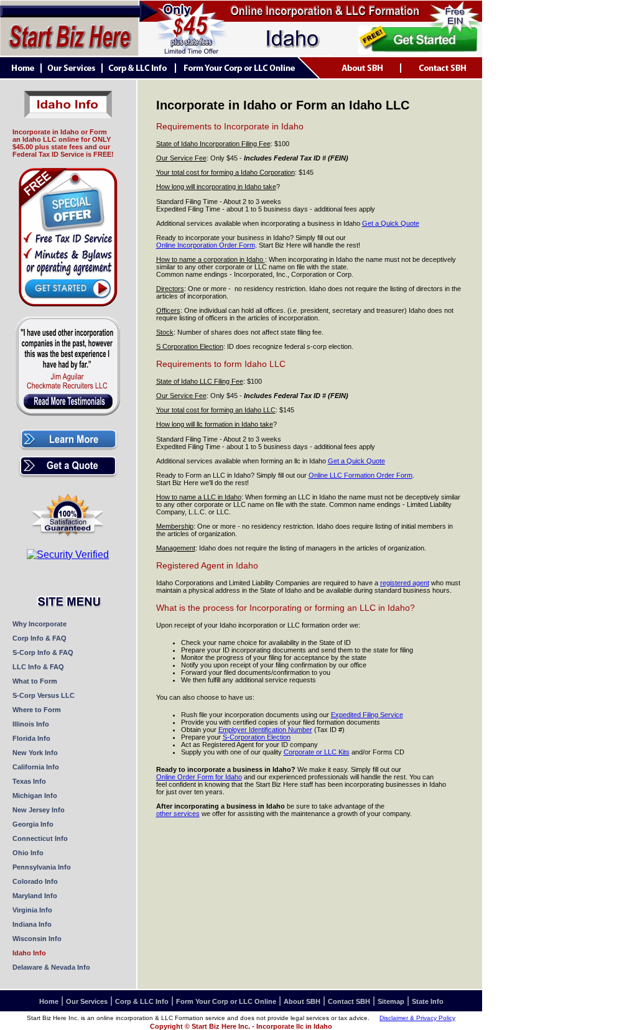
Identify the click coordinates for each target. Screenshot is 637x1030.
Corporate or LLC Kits (317, 752)
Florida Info (31, 738)
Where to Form (36, 709)
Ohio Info (28, 852)
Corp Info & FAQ (39, 638)
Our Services (87, 1001)
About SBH (302, 1001)
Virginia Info (32, 910)
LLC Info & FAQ (38, 666)
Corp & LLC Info (142, 1001)
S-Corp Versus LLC (43, 695)
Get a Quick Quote (390, 223)
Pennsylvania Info (41, 867)
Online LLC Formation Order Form (360, 475)
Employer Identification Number (265, 729)
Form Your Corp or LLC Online (226, 1001)
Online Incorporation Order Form (205, 245)
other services (178, 813)
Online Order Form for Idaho (199, 777)
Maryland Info (34, 895)
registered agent (404, 583)
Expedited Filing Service (367, 714)
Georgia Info (32, 824)
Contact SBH (349, 1001)
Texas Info (29, 781)
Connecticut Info (40, 838)
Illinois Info (30, 724)
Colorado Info (35, 881)
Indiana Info (32, 924)
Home (48, 1001)
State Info (428, 1001)
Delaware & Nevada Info (51, 967)
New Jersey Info (38, 810)
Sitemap (391, 1001)
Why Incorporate (39, 624)
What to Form (34, 681)
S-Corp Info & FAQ (42, 652)
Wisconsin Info (37, 938)
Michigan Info (34, 795)
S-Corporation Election (257, 737)
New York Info (35, 752)
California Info (35, 767)
